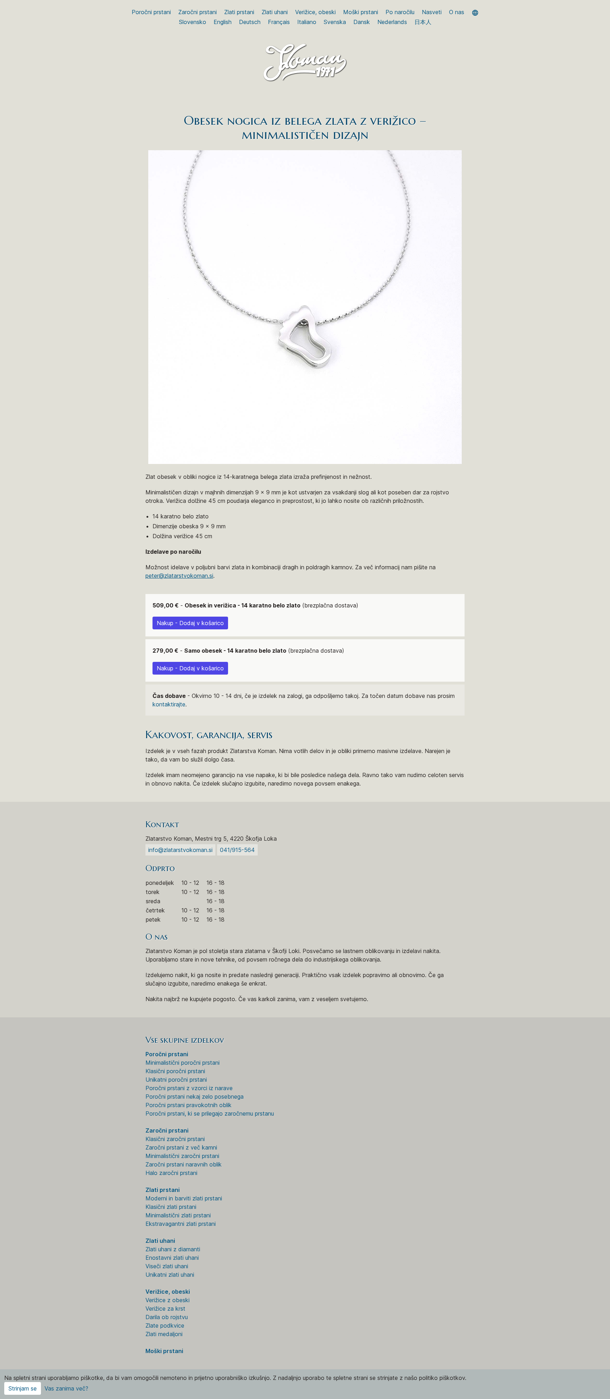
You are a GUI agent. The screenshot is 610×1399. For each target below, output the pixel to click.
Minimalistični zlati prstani (178, 1215)
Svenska (335, 21)
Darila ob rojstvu (166, 1317)
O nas (456, 12)
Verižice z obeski (167, 1300)
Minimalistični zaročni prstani (182, 1155)
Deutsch (250, 21)
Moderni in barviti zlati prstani (183, 1198)
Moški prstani (360, 12)
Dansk (361, 21)
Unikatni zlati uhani (169, 1274)
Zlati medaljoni (164, 1334)
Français (279, 21)
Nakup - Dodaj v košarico (190, 623)
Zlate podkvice (164, 1325)
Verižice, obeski (315, 12)
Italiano (306, 21)
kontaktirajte (168, 704)
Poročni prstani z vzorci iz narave (189, 1088)
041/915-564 (237, 849)
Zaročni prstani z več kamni (181, 1147)
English (223, 21)
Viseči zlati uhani (166, 1266)
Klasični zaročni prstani (175, 1138)
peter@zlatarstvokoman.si (179, 575)
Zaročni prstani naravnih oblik (183, 1164)
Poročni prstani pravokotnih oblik (188, 1105)
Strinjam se (22, 1388)
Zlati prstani (239, 12)
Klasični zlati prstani (170, 1206)
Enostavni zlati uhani (172, 1257)
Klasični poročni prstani (175, 1071)
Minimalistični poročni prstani (182, 1062)
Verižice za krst (165, 1308)
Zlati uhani (275, 12)
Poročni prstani (151, 12)
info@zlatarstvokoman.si (180, 849)
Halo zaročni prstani (171, 1172)
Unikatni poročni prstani (176, 1079)
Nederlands (392, 21)
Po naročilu (399, 12)
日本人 (422, 21)
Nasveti (432, 12)
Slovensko (192, 21)
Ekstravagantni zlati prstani (180, 1223)
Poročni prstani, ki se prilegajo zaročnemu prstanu (209, 1113)
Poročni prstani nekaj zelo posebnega (194, 1096)
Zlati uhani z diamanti (172, 1249)
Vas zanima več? (66, 1388)
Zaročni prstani (197, 12)
